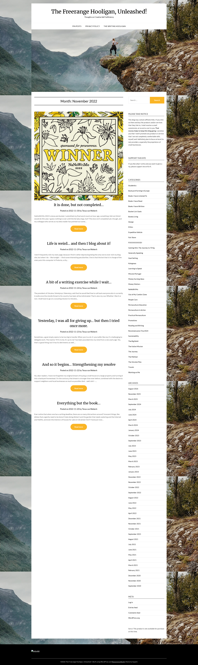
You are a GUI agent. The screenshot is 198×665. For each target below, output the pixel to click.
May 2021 (132, 555)
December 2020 (134, 576)
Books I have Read (135, 201)
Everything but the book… (78, 403)
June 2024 (132, 415)
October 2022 (133, 487)
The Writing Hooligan (115, 26)
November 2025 (134, 394)
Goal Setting (133, 258)
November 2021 (134, 524)
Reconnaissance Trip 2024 (138, 331)
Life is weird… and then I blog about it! (79, 243)
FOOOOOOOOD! (135, 243)
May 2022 (132, 508)
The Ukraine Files (135, 362)
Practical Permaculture (137, 315)
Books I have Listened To (137, 196)
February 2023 (134, 467)
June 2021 (132, 550)
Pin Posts (76, 26)
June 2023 (132, 451)
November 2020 (134, 581)
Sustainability (133, 336)
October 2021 (133, 529)
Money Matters (134, 284)
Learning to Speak (135, 268)
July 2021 (132, 544)
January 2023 (133, 472)
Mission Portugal (134, 274)
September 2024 (134, 404)
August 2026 (133, 389)
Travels (131, 367)
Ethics (130, 227)
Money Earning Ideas (136, 279)
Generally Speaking (135, 253)
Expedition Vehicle (135, 232)
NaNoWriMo (133, 289)
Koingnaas (132, 263)
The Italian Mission (135, 346)
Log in (130, 602)
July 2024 (132, 409)
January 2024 (133, 430)
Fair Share (132, 237)
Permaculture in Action (137, 310)
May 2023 (132, 456)
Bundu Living (133, 217)
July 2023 (132, 446)
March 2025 (133, 399)
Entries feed (133, 607)
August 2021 (133, 539)
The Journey (133, 352)
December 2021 (134, 518)
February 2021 (134, 570)
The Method (133, 357)
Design (131, 222)
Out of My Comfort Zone (137, 294)
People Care (133, 300)
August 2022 (133, 498)
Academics (132, 185)
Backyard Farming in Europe (139, 191)
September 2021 (134, 534)
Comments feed (134, 613)
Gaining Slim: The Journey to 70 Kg (141, 248)
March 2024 (133, 425)
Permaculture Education (137, 305)
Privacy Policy (92, 26)
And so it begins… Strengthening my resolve (79, 364)
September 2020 (134, 586)
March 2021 (133, 565)
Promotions (132, 320)
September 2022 (134, 493)
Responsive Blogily (118, 662)
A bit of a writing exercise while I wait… (78, 282)
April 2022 (132, 513)
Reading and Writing (136, 326)
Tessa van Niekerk (89, 211)
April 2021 (132, 560)
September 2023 (134, 441)
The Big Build (133, 341)
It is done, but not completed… (79, 205)
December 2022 (134, 477)
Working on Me (134, 372)
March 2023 (133, 461)
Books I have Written (136, 206)
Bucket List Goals (135, 211)
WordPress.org (134, 618)
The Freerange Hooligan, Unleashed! (99, 11)
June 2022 (132, 503)
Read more (78, 229)
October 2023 (133, 435)
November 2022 (134, 482)
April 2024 (132, 420)
